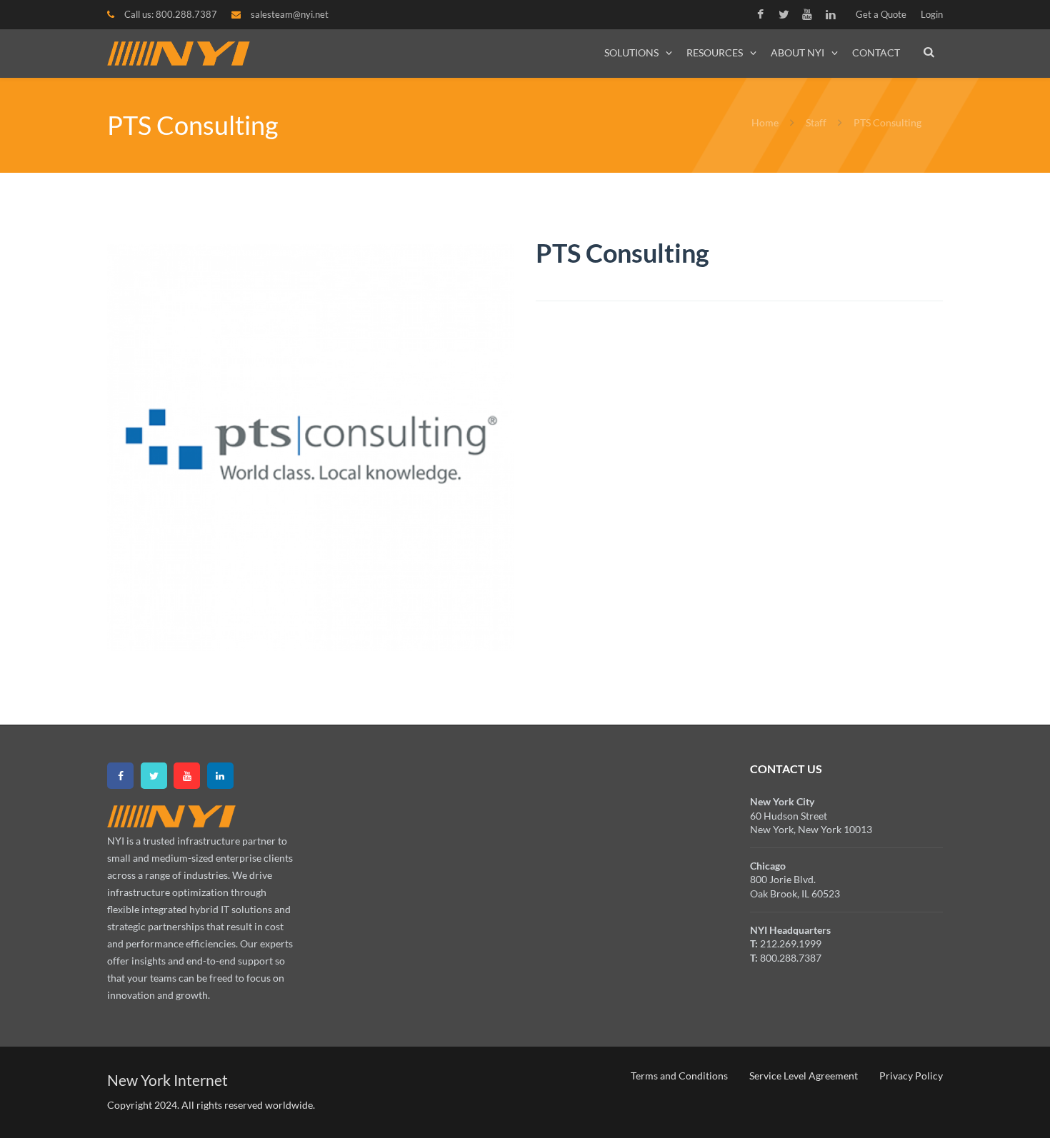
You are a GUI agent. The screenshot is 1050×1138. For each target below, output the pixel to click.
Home (766, 122)
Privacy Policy (911, 1075)
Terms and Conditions (679, 1075)
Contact (876, 52)
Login (932, 14)
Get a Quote (881, 14)
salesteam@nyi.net (290, 14)
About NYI (797, 52)
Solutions (631, 52)
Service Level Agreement (803, 1075)
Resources (714, 52)
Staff (816, 122)
